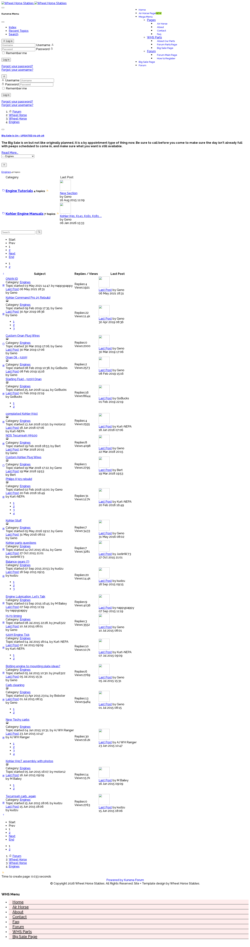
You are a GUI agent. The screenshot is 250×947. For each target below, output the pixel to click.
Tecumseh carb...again (21, 796)
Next (12, 253)
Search (13, 34)
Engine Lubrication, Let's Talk (25, 596)
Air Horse (162, 23)
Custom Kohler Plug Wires (23, 457)
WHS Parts (154, 37)
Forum (151, 51)
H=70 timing (14, 616)
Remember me (16, 53)
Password (43, 49)
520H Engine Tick (17, 635)
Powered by (114, 880)
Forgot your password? (17, 66)
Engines (6, 172)
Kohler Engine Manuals (25, 214)
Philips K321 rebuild (19, 479)
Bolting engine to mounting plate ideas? (33, 666)
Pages (151, 20)
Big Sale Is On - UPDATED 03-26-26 (22, 135)
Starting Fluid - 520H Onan (24, 379)
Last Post (12, 289)
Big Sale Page (165, 48)
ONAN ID (12, 278)
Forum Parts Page (167, 44)
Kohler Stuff (14, 520)
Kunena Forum (134, 880)
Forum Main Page (167, 55)
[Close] (2, 21)
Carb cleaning (15, 685)
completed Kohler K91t (22, 413)
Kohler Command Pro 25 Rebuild (28, 297)
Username (43, 45)
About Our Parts (166, 41)
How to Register (166, 58)
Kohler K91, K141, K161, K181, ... (81, 216)
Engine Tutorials (19, 191)
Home (142, 9)
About (160, 27)
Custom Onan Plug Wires (23, 335)
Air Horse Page (150, 13)
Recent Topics (19, 31)
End (11, 257)
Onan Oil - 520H (16, 357)
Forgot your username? (17, 69)
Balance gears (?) (17, 561)
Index (12, 27)
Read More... (9, 152)
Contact (161, 30)
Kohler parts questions (21, 543)
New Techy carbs (17, 719)
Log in (6, 59)
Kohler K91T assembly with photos (29, 761)
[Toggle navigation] (2, 7)
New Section (68, 193)
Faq (159, 34)
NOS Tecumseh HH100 (21, 435)
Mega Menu (146, 16)
